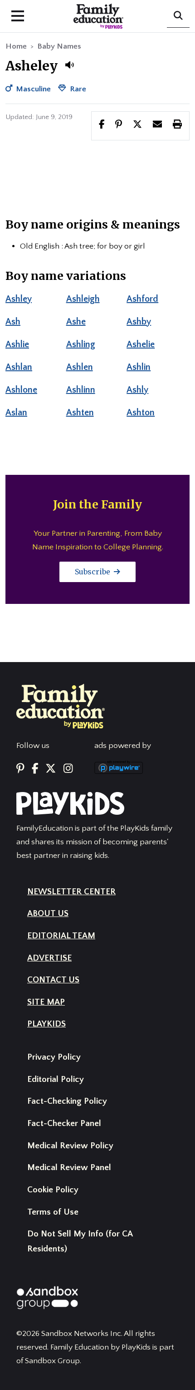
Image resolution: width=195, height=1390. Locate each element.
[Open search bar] (178, 16)
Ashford (142, 299)
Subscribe (93, 571)
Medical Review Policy (70, 1146)
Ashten (80, 413)
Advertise (49, 958)
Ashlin (139, 367)
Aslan (16, 413)
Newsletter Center (71, 892)
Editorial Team (61, 936)
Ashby (139, 322)
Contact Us (53, 980)
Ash (12, 322)
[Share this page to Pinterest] (118, 125)
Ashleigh (83, 299)
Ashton (141, 413)
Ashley (18, 299)
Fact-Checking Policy (67, 1101)
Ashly (137, 390)
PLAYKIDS (46, 1024)
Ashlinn (80, 390)
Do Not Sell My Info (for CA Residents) (79, 1241)
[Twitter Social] (50, 769)
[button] (69, 65)
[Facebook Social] (35, 769)
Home (16, 46)
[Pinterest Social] (20, 769)
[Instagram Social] (68, 769)
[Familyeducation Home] (60, 705)
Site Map (46, 1002)
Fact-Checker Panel (64, 1123)
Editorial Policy (55, 1079)
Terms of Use (52, 1212)
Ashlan (18, 367)
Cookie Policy (52, 1190)
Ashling (80, 344)
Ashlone (21, 390)
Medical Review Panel (69, 1167)
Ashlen (79, 367)
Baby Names (59, 46)
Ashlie (17, 344)
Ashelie (141, 344)
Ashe (76, 322)
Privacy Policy (54, 1057)
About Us (47, 913)
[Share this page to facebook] (102, 125)
